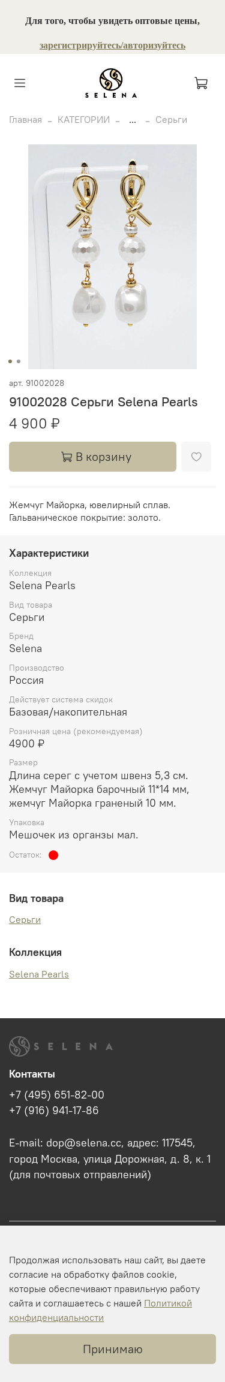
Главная (25, 119)
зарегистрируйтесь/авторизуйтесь (112, 45)
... (132, 119)
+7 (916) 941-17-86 (54, 1110)
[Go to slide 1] (9, 361)
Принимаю (113, 1348)
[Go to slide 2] (18, 361)
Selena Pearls (39, 974)
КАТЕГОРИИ (84, 119)
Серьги (171, 119)
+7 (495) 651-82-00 (56, 1095)
